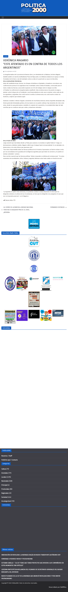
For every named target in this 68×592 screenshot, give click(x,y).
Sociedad (4, 497)
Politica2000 (15, 583)
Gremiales (4, 473)
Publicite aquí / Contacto (9, 460)
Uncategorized (6, 501)
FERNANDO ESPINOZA (57, 207)
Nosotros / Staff (6, 456)
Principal (4, 485)
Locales (6, 56)
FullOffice (63, 587)
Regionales (5, 493)
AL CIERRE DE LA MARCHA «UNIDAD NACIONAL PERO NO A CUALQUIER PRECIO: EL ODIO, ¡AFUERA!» (18, 209)
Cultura (3, 469)
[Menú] (2, 17)
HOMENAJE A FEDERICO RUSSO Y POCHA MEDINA (16, 559)
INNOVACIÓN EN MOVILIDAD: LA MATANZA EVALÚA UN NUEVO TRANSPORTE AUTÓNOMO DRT (30, 555)
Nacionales (5, 481)
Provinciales (5, 489)
